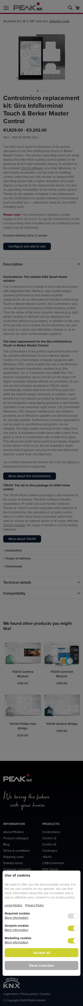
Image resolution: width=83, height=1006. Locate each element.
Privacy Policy (34, 905)
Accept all (41, 952)
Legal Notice (13, 905)
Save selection (41, 965)
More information (16, 917)
